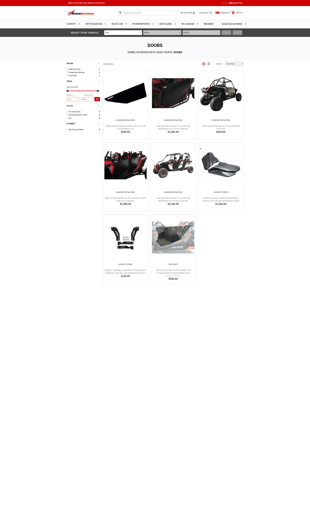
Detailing (165, 23)
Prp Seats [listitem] (73, 75)
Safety (71, 23)
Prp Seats (173, 264)
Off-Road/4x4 (93, 23)
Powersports (141, 23)
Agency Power (221, 192)
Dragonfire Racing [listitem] (76, 72)
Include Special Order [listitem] (78, 115)
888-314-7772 (235, 3)
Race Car (117, 23)
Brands (208, 23)
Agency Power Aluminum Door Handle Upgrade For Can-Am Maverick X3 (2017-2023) (125, 273)
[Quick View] (143, 75)
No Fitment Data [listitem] (76, 129)
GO (97, 99)
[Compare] (143, 88)
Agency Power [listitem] (75, 69)
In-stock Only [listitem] (74, 111)
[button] (221, 13)
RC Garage (187, 23)
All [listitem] (70, 118)
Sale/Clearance (232, 23)
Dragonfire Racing (125, 120)
